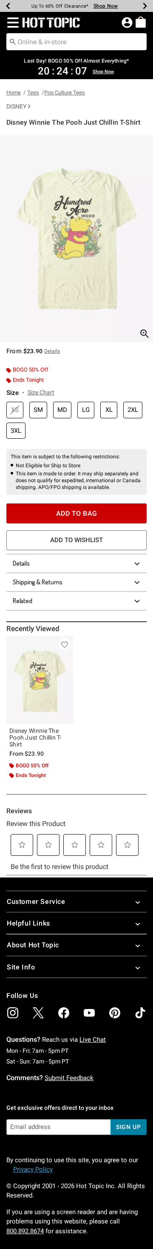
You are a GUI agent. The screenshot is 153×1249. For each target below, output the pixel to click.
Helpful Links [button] (28, 923)
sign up (128, 1126)
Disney (16, 106)
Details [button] (52, 351)
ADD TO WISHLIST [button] (76, 540)
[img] (12, 1012)
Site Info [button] (21, 967)
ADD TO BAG (76, 513)
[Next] (145, 6)
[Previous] (8, 6)
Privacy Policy (33, 1169)
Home (13, 92)
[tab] (76, 238)
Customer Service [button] (36, 901)
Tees (33, 92)
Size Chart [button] (41, 392)
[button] (11, 22)
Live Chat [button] (92, 1039)
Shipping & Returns (37, 582)
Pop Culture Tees (64, 92)
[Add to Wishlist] (65, 644)
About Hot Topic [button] (33, 945)
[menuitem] (140, 22)
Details (21, 563)
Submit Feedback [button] (69, 1078)
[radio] (14, 410)
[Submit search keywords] (12, 41)
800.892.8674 (25, 1231)
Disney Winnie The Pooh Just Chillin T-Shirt (35, 737)
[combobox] (76, 41)
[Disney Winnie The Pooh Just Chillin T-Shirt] (39, 680)
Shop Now (106, 6)
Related (22, 601)
